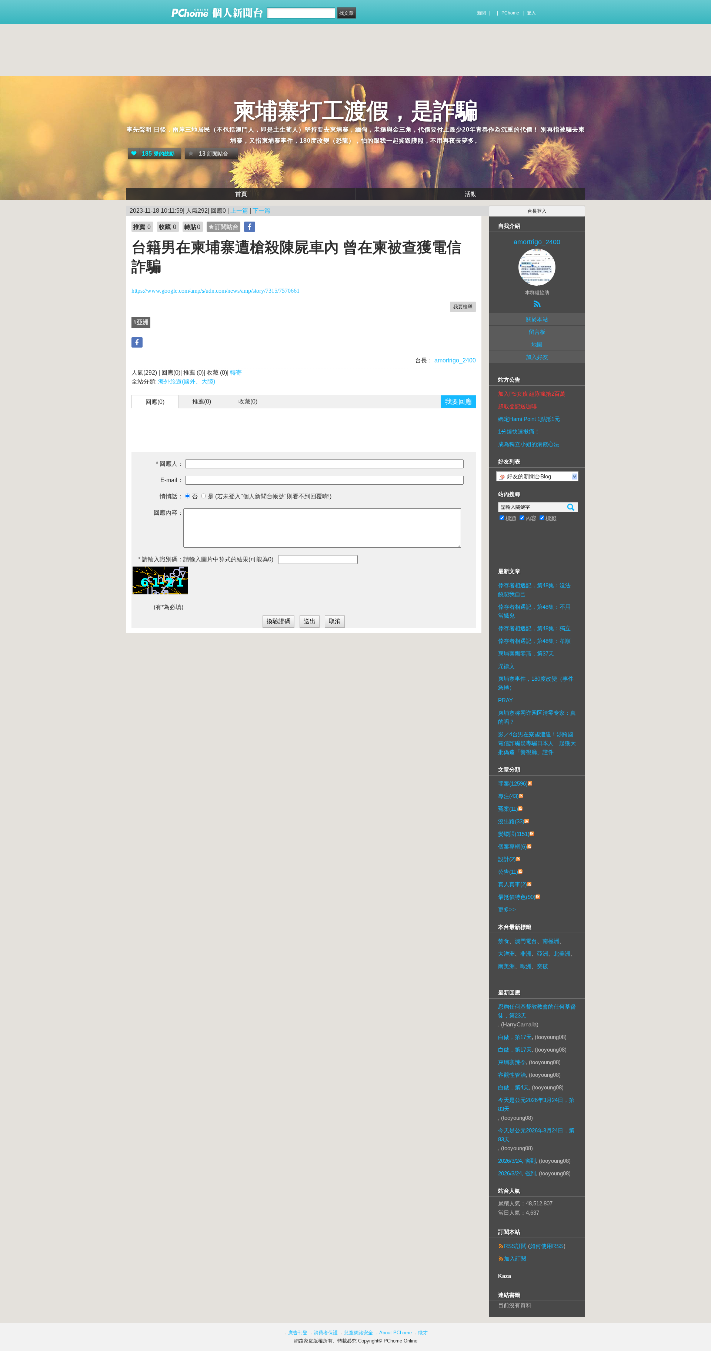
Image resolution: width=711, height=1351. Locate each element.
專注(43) (508, 796)
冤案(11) (508, 809)
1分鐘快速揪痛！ (519, 431)
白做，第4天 (513, 1087)
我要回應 (458, 401)
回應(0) (155, 402)
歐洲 (525, 966)
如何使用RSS (547, 1246)
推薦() (201, 401)
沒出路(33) (511, 821)
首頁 (241, 194)
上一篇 (239, 211)
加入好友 (537, 357)
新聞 (481, 13)
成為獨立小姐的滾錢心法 (528, 444)
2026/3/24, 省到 (517, 1161)
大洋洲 (506, 953)
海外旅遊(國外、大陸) (186, 381)
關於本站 (537, 319)
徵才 (423, 1332)
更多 (507, 909)
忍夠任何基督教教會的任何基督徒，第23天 (537, 1011)
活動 (471, 194)
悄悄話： (171, 496)
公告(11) (508, 872)
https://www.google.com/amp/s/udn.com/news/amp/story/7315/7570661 (215, 291)
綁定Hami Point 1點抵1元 (529, 419)
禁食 (503, 941)
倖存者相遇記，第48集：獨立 (534, 628)
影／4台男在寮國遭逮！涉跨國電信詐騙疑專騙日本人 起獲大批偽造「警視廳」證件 (537, 743)
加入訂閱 (515, 1258)
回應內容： (168, 512)
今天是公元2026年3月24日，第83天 (536, 1104)
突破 (542, 966)
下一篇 (261, 211)
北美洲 (562, 953)
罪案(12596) (513, 783)
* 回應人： (169, 464)
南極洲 (551, 941)
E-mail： (171, 480)
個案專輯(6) (512, 846)
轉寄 (236, 372)
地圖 (537, 344)
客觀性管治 (512, 1075)
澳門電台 (526, 941)
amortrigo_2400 (454, 360)
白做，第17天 (515, 1037)
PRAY (505, 700)
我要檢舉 (463, 306)
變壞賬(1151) (514, 834)
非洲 (525, 953)
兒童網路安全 (358, 1332)
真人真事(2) (512, 884)
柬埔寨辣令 (512, 1062)
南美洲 (506, 966)
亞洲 (542, 953)
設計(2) (507, 859)
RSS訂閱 (515, 1246)
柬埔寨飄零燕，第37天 (526, 653)
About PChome (395, 1332)
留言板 (537, 332)
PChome (510, 13)
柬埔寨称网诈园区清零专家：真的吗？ (537, 717)
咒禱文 (506, 666)
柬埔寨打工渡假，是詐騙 (355, 111)
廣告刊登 (297, 1332)
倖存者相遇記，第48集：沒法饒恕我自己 (534, 589)
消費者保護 (326, 1332)
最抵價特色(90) (516, 897)
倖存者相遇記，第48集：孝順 (534, 641)
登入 (531, 13)
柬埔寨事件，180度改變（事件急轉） (536, 683)
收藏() (247, 401)
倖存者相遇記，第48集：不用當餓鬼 (534, 611)
